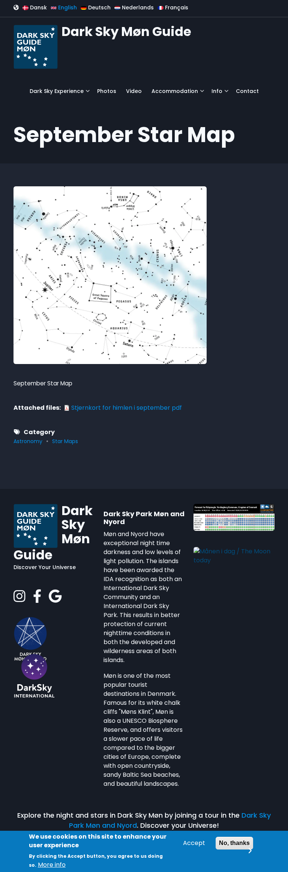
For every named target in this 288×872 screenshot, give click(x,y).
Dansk (37, 7)
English (67, 7)
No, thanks (234, 843)
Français (176, 7)
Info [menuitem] (215, 93)
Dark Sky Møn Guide (126, 31)
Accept (194, 843)
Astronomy (28, 441)
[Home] (36, 46)
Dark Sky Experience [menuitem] (55, 93)
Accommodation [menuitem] (173, 93)
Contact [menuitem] (247, 91)
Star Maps (65, 441)
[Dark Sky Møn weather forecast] (234, 516)
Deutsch (99, 7)
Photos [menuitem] (106, 91)
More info (52, 864)
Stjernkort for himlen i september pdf (126, 407)
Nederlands (137, 7)
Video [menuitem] (134, 91)
